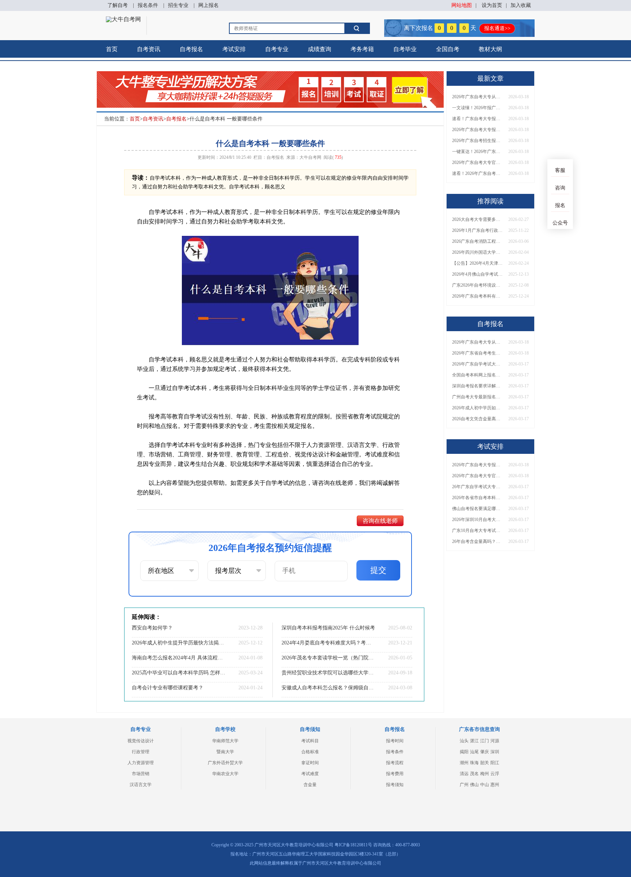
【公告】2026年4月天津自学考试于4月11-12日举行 (477, 263)
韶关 (484, 762)
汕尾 (474, 751)
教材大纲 (490, 49)
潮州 (464, 762)
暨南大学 (225, 751)
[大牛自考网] (123, 19)
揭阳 (464, 751)
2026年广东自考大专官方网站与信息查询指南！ (477, 162)
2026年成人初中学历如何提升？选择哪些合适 (477, 407)
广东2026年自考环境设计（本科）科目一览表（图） (477, 285)
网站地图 (461, 5)
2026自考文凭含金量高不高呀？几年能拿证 (477, 418)
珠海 (474, 762)
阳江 (494, 762)
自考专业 (276, 49)
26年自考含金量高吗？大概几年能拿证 (477, 541)
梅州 (484, 773)
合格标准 (310, 751)
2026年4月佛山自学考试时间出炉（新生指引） (477, 274)
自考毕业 (405, 49)
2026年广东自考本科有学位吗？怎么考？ (477, 296)
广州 (464, 784)
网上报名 (208, 5)
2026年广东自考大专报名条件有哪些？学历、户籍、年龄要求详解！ (477, 129)
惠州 (494, 784)
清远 (464, 773)
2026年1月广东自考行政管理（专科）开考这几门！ (477, 230)
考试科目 (310, 740)
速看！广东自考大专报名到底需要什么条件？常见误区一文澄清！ (477, 118)
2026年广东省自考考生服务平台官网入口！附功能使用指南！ (477, 353)
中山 (484, 784)
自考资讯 (148, 49)
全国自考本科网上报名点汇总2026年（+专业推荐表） (477, 375)
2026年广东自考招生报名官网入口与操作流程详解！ (477, 140)
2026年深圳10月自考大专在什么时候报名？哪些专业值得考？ (477, 519)
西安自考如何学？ (152, 628)
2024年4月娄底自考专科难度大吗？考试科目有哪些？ (328, 643)
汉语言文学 (141, 784)
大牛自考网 (310, 157)
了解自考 (117, 5)
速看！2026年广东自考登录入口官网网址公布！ (477, 173)
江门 (484, 740)
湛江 (474, 740)
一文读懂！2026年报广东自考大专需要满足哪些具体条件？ (477, 107)
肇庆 (484, 751)
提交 (378, 570)
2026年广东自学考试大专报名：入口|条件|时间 (477, 364)
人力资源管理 (140, 762)
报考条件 (395, 751)
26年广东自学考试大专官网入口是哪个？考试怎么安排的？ (477, 486)
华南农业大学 (225, 773)
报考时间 (395, 740)
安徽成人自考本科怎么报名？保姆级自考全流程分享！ (328, 687)
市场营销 (140, 773)
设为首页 (492, 5)
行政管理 (140, 751)
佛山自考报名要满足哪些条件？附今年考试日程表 (477, 508)
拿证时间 (310, 762)
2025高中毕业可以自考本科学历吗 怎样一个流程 (178, 672)
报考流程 (395, 762)
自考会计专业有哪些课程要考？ (167, 687)
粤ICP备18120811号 (353, 844)
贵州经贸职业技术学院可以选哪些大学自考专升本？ (328, 672)
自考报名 (191, 49)
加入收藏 (520, 5)
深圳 (494, 751)
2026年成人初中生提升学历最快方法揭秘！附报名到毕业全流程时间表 (178, 643)
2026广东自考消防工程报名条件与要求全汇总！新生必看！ (477, 241)
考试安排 (234, 49)
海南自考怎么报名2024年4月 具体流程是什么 (178, 657)
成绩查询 (319, 49)
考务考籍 (362, 49)
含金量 (310, 784)
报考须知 (395, 784)
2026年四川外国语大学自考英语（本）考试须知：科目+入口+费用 (477, 252)
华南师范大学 (225, 740)
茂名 (474, 773)
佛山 (474, 784)
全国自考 (447, 49)
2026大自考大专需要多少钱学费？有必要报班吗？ (477, 219)
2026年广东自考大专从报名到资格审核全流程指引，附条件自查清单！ (477, 96)
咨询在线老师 (380, 521)
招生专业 (178, 5)
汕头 (464, 740)
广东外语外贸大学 (225, 762)
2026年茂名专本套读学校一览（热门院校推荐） (328, 657)
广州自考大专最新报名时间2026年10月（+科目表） (477, 396)
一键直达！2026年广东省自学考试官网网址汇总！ (477, 151)
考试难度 (310, 773)
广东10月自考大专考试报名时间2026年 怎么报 (477, 530)
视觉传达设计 (140, 740)
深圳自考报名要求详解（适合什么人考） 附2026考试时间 (477, 385)
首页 (112, 49)
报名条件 (148, 5)
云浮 (494, 773)
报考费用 (395, 773)
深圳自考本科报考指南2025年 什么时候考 (328, 628)
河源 (494, 740)
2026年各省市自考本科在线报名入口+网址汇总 (477, 497)
